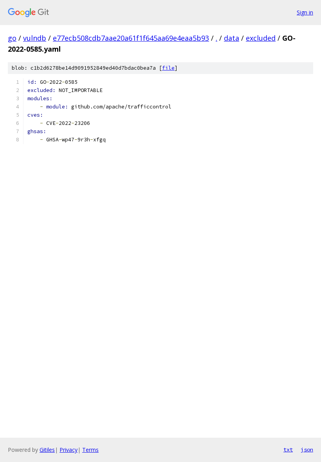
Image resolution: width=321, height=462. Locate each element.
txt (288, 449)
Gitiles (47, 449)
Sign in (305, 12)
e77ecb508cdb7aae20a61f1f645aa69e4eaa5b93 (131, 38)
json (307, 449)
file (168, 68)
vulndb (34, 38)
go (12, 38)
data (231, 38)
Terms (90, 449)
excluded (261, 38)
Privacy (69, 449)
